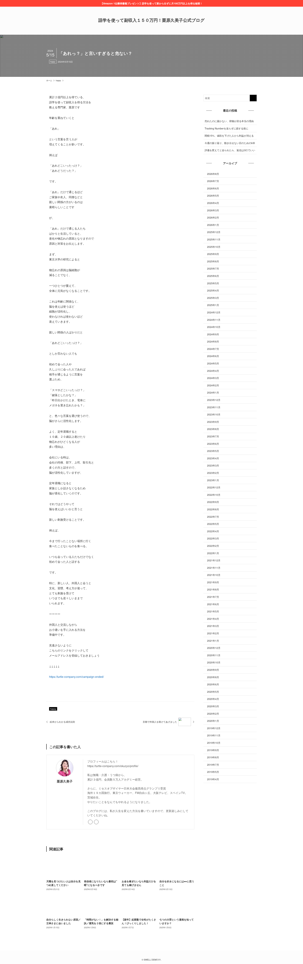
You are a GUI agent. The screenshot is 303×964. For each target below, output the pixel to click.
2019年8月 (213, 757)
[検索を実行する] (253, 98)
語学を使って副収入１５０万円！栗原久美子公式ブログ (151, 20)
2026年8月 (213, 174)
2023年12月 (213, 400)
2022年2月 (213, 546)
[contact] (159, 954)
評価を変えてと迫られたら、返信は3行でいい (230, 150)
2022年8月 (213, 509)
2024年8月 (213, 341)
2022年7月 (213, 516)
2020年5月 (213, 691)
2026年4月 (213, 203)
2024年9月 (213, 334)
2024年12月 (213, 312)
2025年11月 (213, 239)
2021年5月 (213, 611)
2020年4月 (213, 699)
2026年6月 (213, 188)
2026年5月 (213, 195)
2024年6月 (213, 356)
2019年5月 (213, 772)
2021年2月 (213, 633)
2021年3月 (213, 626)
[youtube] (155, 954)
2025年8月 (213, 261)
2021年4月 (213, 618)
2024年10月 (213, 327)
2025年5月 (213, 283)
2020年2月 (213, 713)
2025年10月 (213, 246)
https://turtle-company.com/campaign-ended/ (76, 677)
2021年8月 (213, 589)
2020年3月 (213, 706)
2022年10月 (213, 494)
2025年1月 (213, 305)
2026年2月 (213, 217)
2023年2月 (213, 473)
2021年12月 (213, 560)
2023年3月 (213, 465)
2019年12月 (213, 728)
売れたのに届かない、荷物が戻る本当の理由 (229, 121)
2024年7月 (213, 349)
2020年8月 (213, 677)
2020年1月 (213, 721)
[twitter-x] (147, 954)
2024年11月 (213, 319)
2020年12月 (213, 648)
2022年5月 (213, 524)
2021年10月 (213, 575)
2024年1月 (213, 392)
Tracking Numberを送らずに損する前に (226, 128)
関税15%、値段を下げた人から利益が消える (229, 135)
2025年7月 (213, 268)
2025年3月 (213, 298)
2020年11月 (213, 655)
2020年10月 (213, 662)
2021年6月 (213, 604)
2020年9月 (213, 669)
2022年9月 (213, 502)
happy (52, 61)
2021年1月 (213, 640)
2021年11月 (213, 567)
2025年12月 (213, 232)
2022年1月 (213, 553)
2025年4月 (213, 290)
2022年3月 (213, 538)
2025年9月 (213, 254)
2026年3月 (213, 210)
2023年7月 (213, 436)
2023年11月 (213, 407)
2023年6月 (213, 443)
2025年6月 (213, 276)
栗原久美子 (65, 781)
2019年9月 (213, 750)
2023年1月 (213, 480)
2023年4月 (213, 458)
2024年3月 (213, 378)
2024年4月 (213, 370)
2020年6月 (213, 684)
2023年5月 (213, 451)
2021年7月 (213, 597)
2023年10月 (213, 414)
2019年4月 (213, 779)
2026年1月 (213, 225)
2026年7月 (213, 181)
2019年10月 (213, 742)
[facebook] (96, 822)
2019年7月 (213, 764)
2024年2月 (213, 385)
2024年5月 (213, 363)
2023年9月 (213, 422)
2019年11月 (213, 735)
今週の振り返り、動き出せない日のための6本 (230, 143)
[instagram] (151, 954)
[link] (90, 822)
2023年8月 (213, 429)
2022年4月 (213, 531)
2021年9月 (213, 582)
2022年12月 (213, 487)
